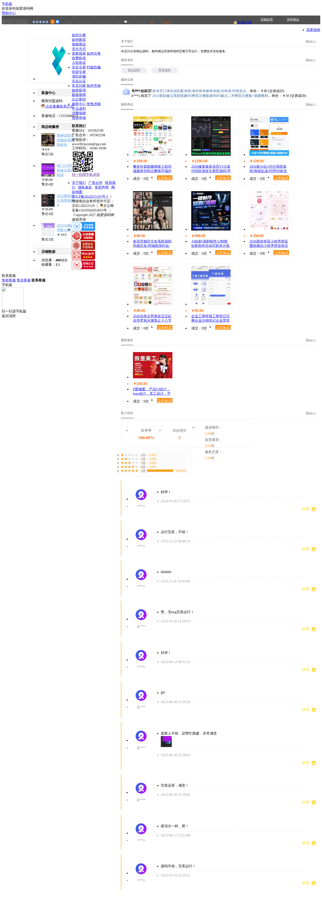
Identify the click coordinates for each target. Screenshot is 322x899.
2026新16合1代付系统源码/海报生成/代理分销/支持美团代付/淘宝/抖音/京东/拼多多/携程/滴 (268, 169)
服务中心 (79, 104)
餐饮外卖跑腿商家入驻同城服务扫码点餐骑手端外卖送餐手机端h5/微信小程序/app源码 (152, 169)
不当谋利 (79, 108)
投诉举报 (79, 118)
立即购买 (165, 178)
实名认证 (79, 81)
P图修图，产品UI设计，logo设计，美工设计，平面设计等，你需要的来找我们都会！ (152, 391)
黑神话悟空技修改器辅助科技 (65, 140)
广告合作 (95, 183)
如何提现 (79, 90)
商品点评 (267, 28)
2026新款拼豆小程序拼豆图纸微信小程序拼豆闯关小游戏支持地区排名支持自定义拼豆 (268, 243)
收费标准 (79, 58)
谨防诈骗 (79, 76)
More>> (311, 41)
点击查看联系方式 (59, 106)
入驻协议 (79, 63)
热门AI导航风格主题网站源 (65, 170)
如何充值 (94, 85)
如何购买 (79, 40)
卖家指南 (79, 53)
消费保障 (79, 113)
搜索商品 (79, 44)
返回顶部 (9, 316)
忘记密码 (79, 99)
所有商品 (293, 19)
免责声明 (102, 187)
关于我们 (15, 37)
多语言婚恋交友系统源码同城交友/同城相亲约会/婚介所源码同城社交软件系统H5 (152, 243)
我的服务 (293, 28)
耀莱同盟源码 (15, 21)
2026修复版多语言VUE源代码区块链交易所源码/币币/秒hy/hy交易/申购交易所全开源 (211, 169)
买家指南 (313, 30)
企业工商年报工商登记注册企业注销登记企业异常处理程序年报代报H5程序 (211, 318)
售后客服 (24, 280)
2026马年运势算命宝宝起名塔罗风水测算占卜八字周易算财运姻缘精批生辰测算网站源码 (152, 318)
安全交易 (79, 67)
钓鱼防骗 (94, 67)
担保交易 (79, 72)
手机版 (7, 4)
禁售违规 (94, 104)
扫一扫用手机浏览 (86, 174)
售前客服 (9, 280)
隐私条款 (85, 187)
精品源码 (134, 70)
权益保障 (79, 95)
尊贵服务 (165, 70)
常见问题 (79, 85)
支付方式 (79, 49)
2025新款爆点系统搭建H (65, 200)
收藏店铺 (244, 22)
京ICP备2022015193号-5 (90, 196)
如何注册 (79, 35)
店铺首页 (267, 19)
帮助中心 (9, 13)
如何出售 (94, 53)
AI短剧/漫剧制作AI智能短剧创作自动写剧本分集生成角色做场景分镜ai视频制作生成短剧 (210, 243)
